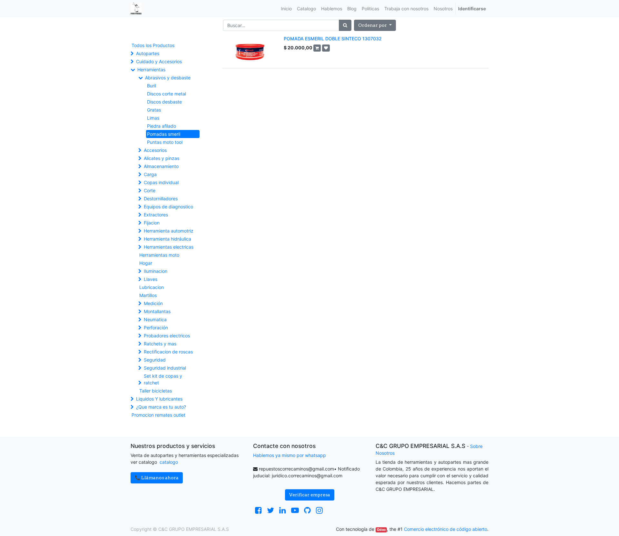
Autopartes (147, 53)
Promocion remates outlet (158, 415)
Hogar (145, 263)
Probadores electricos (167, 335)
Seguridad (155, 359)
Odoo (381, 530)
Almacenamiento (161, 166)
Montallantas (157, 311)
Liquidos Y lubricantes (159, 399)
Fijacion (152, 222)
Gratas (154, 110)
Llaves (150, 279)
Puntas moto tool (164, 142)
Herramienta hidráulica (167, 239)
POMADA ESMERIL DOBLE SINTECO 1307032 (333, 38)
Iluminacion (155, 271)
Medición (153, 303)
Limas (153, 118)
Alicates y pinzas (161, 158)
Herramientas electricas (168, 247)
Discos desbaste (164, 101)
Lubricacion (151, 287)
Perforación (156, 327)
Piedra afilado (161, 126)
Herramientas (151, 69)
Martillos (148, 295)
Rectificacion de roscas (168, 351)
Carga (150, 174)
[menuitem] (286, 9)
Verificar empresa (309, 494)
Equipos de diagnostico (168, 206)
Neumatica (155, 319)
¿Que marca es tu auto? (161, 407)
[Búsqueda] (345, 25)
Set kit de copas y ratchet (163, 379)
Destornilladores (161, 198)
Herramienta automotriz (168, 230)
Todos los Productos (153, 45)
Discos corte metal (166, 93)
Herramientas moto (159, 255)
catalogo (169, 462)
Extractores (156, 214)
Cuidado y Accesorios (159, 61)
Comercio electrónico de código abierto (445, 529)
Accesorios (155, 150)
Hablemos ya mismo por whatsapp (289, 455)
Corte (149, 190)
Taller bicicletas (155, 390)
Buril (151, 85)
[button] (375, 25)
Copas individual (161, 182)
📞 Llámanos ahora (157, 477)
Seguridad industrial (165, 368)
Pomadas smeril (163, 134)
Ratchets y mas (160, 343)
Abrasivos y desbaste (168, 77)
